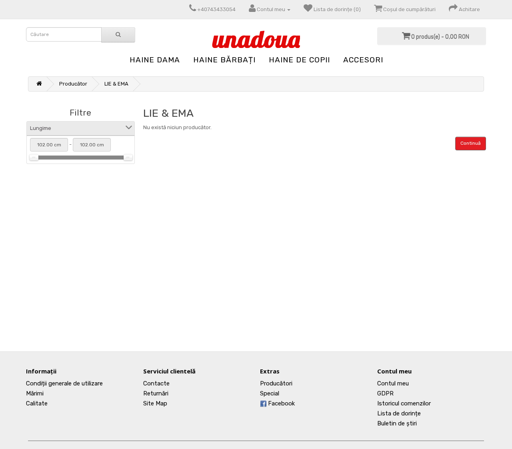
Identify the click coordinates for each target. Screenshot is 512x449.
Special (269, 393)
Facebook (280, 403)
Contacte (156, 383)
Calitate (37, 403)
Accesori (363, 59)
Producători (276, 383)
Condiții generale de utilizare (64, 383)
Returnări (155, 393)
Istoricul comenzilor (404, 403)
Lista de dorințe (399, 413)
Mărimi (35, 393)
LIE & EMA (116, 84)
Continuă (470, 143)
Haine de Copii (299, 59)
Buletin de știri (397, 423)
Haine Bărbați (224, 59)
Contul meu (393, 383)
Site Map (155, 403)
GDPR (385, 393)
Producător (73, 84)
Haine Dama (155, 59)
